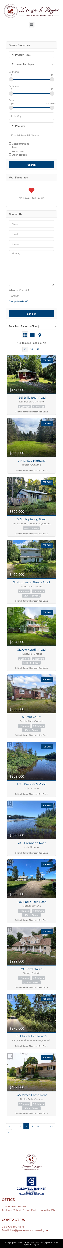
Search (31, 164)
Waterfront (17, 150)
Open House (19, 154)
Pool (14, 147)
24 (31, 349)
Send (30, 313)
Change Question (17, 301)
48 (38, 349)
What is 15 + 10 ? (19, 290)
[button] (31, 24)
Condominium (20, 143)
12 (25, 349)
